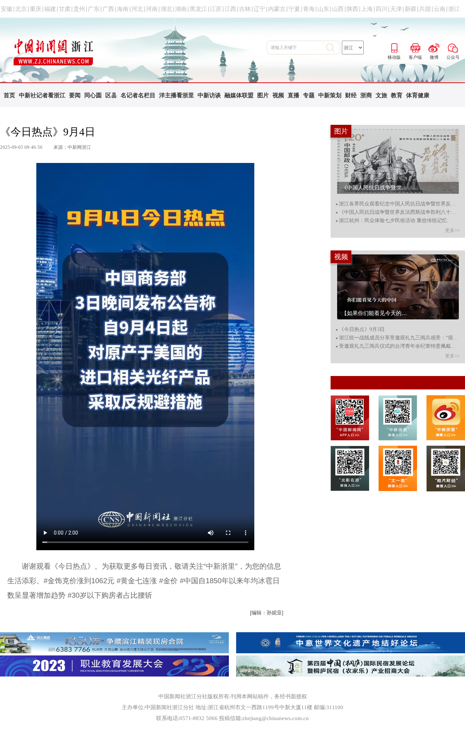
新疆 (410, 9)
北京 (21, 9)
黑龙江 (198, 9)
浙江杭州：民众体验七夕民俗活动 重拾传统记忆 (393, 220)
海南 (123, 9)
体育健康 (417, 95)
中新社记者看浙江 (42, 95)
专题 (309, 95)
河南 (152, 9)
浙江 (454, 9)
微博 (434, 47)
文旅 (381, 95)
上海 (367, 9)
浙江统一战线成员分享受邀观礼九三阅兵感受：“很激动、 (399, 337)
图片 (263, 95)
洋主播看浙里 (176, 95)
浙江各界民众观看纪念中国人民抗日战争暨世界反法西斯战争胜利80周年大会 (399, 204)
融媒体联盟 (239, 95)
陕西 (352, 9)
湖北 (166, 9)
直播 (293, 95)
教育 (397, 95)
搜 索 (333, 47)
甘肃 (64, 9)
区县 (111, 95)
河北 (137, 9)
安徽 (6, 9)
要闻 (75, 95)
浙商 (366, 95)
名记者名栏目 (138, 95)
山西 (338, 9)
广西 (108, 9)
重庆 (35, 9)
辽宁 (259, 9)
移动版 (394, 47)
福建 (50, 9)
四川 (381, 9)
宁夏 (294, 9)
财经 (351, 95)
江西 (230, 9)
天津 (396, 9)
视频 (278, 95)
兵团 (425, 9)
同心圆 (93, 95)
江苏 (216, 9)
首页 (9, 95)
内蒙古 (277, 9)
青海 (309, 9)
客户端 (415, 47)
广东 (94, 9)
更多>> (452, 230)
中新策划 (329, 95)
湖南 (181, 9)
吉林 (245, 9)
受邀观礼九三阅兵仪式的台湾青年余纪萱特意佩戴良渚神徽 (399, 346)
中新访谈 (209, 95)
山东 (323, 9)
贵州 (79, 9)
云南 (439, 9)
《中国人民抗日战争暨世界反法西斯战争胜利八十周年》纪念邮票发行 (399, 212)
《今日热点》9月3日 (362, 329)
